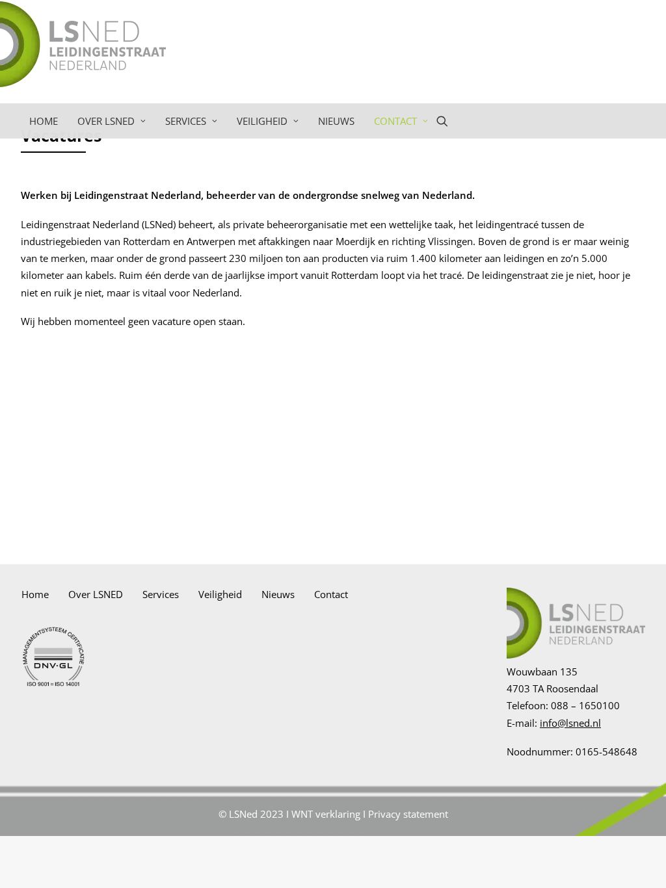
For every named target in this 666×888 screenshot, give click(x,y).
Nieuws (336, 120)
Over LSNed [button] (106, 120)
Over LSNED (95, 594)
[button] (448, 120)
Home (43, 120)
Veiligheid (220, 594)
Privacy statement (408, 813)
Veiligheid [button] (262, 120)
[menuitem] (43, 120)
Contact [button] (395, 120)
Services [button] (185, 120)
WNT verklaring (325, 813)
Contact (331, 594)
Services (160, 594)
